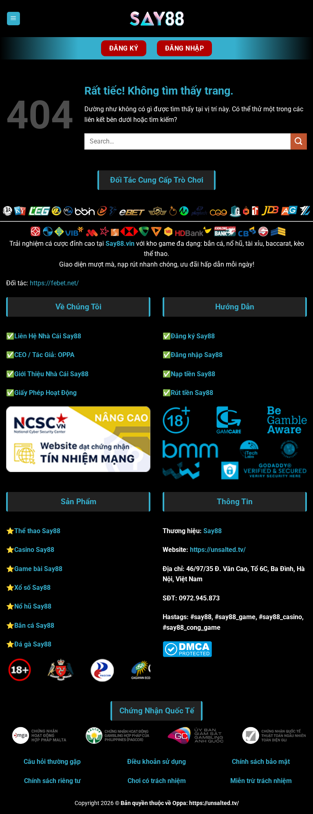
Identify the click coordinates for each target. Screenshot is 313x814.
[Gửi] (299, 141)
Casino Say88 (34, 550)
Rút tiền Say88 (192, 393)
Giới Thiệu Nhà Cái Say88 (51, 374)
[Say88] (156, 18)
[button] (13, 18)
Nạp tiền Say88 (193, 374)
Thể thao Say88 (37, 531)
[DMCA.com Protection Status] (187, 649)
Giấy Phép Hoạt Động (45, 393)
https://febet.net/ (53, 283)
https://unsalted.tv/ (218, 550)
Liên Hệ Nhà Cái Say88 (47, 336)
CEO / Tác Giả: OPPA (44, 355)
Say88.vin (120, 243)
